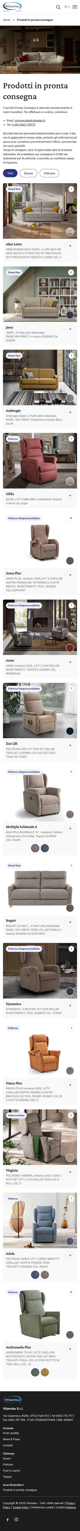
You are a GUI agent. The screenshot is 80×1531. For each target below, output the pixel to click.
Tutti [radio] (10, 173)
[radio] (35, 848)
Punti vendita (11, 1433)
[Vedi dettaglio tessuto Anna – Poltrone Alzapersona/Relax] (70, 648)
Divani (6, 1458)
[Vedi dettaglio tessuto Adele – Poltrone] (70, 1241)
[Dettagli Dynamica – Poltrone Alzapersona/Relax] (70, 1005)
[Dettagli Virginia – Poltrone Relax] (70, 1172)
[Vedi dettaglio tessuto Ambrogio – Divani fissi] (70, 398)
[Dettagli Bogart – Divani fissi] (70, 922)
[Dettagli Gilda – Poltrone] (70, 495)
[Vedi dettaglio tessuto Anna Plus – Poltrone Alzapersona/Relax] (70, 561)
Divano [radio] (28, 173)
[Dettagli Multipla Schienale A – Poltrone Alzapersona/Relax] (70, 828)
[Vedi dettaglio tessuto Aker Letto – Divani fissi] (70, 232)
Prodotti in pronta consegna (20, 1489)
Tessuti (7, 1476)
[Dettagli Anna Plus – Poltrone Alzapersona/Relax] (70, 575)
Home (6, 19)
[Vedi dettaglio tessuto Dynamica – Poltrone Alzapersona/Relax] (70, 991)
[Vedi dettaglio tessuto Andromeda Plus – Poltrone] (70, 1335)
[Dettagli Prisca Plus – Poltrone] (70, 1085)
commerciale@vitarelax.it (30, 120)
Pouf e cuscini (11, 1470)
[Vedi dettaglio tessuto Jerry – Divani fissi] (70, 315)
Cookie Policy (21, 1507)
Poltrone (8, 1464)
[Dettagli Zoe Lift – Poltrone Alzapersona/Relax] (70, 745)
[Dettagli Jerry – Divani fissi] (70, 329)
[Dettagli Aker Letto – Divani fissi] (70, 246)
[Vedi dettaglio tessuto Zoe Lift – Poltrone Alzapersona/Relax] (70, 731)
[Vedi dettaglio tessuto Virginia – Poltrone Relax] (70, 1158)
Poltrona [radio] (49, 173)
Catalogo (9, 1453)
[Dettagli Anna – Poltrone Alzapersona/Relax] (70, 662)
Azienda (8, 1428)
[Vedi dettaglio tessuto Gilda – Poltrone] (70, 481)
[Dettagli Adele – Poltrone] (70, 1255)
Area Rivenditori (13, 1484)
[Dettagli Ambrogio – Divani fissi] (70, 412)
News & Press (11, 1439)
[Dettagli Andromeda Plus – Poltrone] (70, 1349)
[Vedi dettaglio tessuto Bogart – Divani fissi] (70, 908)
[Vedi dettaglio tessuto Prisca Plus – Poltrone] (70, 1071)
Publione (70, 1507)
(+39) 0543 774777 (24, 124)
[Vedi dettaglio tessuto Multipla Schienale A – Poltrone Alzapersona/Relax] (70, 814)
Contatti (8, 1445)
